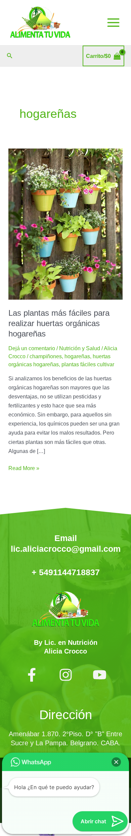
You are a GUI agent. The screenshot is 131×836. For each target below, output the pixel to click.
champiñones (46, 356)
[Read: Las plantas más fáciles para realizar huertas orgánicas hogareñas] (65, 223)
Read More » (23, 467)
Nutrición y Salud (79, 348)
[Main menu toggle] (113, 23)
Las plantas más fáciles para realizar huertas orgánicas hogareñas (59, 323)
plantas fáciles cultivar (87, 364)
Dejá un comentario (31, 348)
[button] (10, 56)
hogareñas (77, 356)
